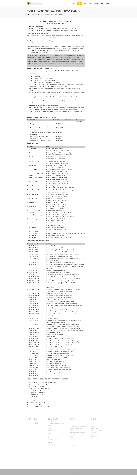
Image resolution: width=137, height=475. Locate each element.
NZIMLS (72, 439)
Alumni (101, 3)
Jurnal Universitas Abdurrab (76, 428)
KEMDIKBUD (94, 434)
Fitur (85, 3)
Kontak (107, 3)
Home (74, 3)
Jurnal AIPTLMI (73, 422)
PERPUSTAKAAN (95, 422)
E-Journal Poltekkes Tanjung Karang (78, 426)
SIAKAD (93, 424)
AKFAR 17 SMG (95, 428)
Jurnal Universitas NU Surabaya (77, 432)
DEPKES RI (94, 437)
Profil (79, 3)
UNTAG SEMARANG (96, 430)
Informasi (96, 3)
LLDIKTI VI (93, 432)
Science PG (72, 434)
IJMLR (71, 437)
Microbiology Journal (75, 441)
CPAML (71, 430)
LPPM (90, 3)
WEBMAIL (93, 426)
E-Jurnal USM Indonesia (75, 424)
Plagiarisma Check (95, 439)
